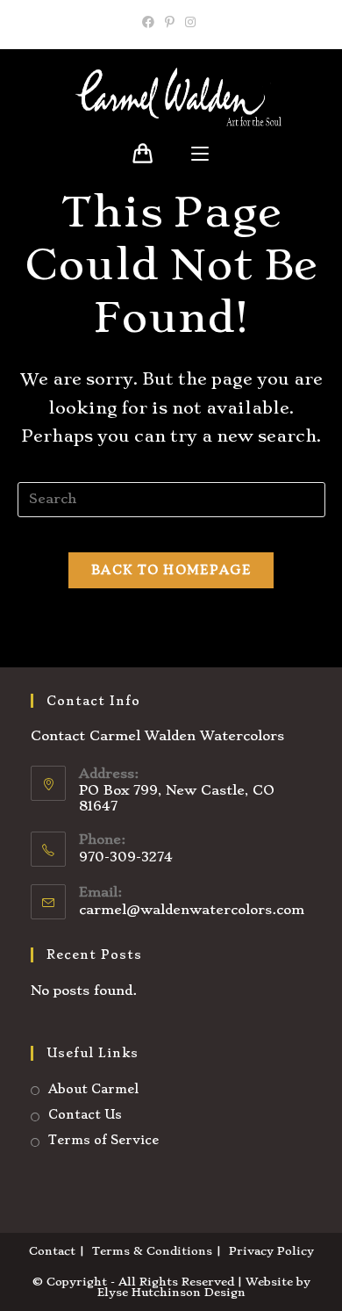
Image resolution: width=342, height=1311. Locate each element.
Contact (52, 1250)
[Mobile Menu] (200, 154)
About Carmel (93, 1089)
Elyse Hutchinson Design (171, 1292)
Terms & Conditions (152, 1250)
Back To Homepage (171, 570)
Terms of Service (103, 1140)
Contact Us (85, 1114)
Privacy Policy (271, 1250)
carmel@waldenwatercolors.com (191, 910)
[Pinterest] (170, 22)
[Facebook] (151, 22)
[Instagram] (190, 22)
